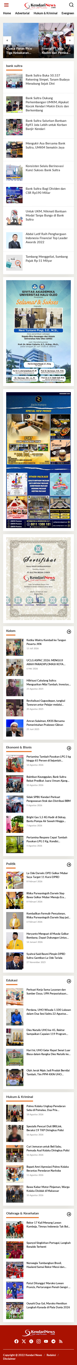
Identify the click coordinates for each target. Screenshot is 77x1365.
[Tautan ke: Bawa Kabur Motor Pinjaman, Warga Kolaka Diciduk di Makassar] (14, 1194)
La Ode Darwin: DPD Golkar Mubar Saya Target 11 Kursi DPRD (47, 875)
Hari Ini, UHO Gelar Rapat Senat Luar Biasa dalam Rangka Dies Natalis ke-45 (48, 1052)
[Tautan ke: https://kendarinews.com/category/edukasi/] (69, 981)
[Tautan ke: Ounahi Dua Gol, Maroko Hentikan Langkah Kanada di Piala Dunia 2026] (14, 1310)
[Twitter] (23, 1341)
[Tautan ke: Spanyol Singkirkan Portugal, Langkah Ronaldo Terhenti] (14, 1249)
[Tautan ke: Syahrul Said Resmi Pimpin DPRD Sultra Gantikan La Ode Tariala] (14, 961)
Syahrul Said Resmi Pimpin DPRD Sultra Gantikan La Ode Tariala (45, 956)
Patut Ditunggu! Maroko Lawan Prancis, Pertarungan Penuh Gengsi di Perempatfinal (48, 1285)
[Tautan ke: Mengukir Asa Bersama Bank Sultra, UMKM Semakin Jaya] (14, 149)
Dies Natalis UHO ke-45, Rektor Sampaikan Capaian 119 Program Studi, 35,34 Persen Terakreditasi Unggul (46, 1032)
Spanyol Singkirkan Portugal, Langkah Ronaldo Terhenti (48, 1245)
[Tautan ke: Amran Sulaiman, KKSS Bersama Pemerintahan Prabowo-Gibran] (14, 728)
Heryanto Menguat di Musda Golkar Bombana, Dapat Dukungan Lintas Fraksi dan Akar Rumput (47, 936)
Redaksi (51, 1355)
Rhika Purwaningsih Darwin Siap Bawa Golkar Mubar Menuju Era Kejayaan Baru (45, 895)
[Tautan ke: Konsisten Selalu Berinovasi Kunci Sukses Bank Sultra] (14, 172)
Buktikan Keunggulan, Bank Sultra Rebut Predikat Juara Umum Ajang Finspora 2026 (46, 779)
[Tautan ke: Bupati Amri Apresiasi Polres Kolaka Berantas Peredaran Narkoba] (14, 1173)
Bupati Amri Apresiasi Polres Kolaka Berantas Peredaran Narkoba (47, 1169)
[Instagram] (38, 1341)
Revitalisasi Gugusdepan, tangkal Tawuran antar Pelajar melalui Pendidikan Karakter (45, 703)
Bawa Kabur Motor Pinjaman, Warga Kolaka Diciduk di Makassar (48, 1189)
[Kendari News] (39, 6)
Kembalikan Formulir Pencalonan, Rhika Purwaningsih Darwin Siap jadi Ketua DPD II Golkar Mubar (47, 915)
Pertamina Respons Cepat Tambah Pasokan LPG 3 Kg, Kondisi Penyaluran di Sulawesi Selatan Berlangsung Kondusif (46, 839)
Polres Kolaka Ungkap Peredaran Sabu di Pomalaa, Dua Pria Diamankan (46, 1108)
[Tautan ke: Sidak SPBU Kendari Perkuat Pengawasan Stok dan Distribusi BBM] (14, 804)
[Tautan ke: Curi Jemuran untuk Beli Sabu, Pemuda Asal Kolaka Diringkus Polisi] (14, 1153)
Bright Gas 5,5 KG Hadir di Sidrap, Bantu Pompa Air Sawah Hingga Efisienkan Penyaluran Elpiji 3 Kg (46, 819)
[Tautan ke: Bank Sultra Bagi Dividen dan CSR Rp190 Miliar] (14, 194)
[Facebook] (16, 1341)
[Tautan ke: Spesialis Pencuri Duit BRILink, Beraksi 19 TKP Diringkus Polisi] (14, 1133)
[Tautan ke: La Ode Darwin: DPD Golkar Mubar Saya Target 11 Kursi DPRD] (14, 880)
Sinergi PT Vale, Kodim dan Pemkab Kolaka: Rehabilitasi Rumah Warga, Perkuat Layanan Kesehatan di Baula (56, 51)
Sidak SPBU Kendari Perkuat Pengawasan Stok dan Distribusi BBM (48, 799)
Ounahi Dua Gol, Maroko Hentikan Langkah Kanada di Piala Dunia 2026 (48, 1305)
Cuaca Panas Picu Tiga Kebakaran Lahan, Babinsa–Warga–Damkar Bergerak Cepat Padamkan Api (19, 51)
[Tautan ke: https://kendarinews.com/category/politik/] (69, 864)
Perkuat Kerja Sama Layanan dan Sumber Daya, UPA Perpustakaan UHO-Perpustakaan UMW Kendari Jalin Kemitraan (47, 992)
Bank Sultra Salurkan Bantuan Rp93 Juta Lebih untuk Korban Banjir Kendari (46, 125)
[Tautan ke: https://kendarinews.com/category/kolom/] (69, 631)
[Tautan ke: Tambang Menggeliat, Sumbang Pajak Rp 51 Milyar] (14, 262)
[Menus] (6, 5)
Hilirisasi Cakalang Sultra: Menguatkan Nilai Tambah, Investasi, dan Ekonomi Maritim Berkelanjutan (48, 682)
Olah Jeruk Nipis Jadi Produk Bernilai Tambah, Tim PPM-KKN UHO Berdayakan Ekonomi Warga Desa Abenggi (48, 1072)
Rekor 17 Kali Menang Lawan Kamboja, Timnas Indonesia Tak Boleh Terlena (48, 1225)
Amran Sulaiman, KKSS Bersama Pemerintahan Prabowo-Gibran (45, 723)
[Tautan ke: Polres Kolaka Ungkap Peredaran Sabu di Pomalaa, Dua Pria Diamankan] (14, 1113)
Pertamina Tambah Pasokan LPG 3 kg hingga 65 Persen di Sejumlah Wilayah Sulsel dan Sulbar (48, 759)
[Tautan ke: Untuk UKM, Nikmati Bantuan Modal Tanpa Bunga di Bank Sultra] (14, 217)
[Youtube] (46, 1341)
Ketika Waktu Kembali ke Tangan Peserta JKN (46, 642)
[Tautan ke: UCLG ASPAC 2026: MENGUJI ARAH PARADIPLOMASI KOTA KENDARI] (14, 667)
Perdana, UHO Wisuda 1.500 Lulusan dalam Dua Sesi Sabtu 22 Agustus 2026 (48, 1012)
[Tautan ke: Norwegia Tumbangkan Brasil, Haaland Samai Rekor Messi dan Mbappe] (14, 1270)
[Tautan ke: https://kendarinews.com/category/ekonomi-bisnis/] (69, 748)
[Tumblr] (31, 1341)
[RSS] (60, 1341)
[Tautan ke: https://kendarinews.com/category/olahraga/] (69, 1214)
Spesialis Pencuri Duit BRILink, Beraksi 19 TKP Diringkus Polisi (45, 1128)
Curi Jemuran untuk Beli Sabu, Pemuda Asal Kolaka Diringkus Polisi (47, 1148)
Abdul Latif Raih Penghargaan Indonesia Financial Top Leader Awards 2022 (47, 238)
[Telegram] (53, 1341)
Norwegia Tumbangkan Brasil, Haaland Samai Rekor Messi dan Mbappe (45, 1265)
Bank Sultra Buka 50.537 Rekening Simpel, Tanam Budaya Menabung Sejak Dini (48, 79)
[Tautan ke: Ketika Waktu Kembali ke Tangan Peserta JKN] (14, 647)
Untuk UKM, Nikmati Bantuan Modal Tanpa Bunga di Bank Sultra (46, 215)
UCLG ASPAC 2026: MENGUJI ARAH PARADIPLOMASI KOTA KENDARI (44, 662)
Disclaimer (9, 1359)
